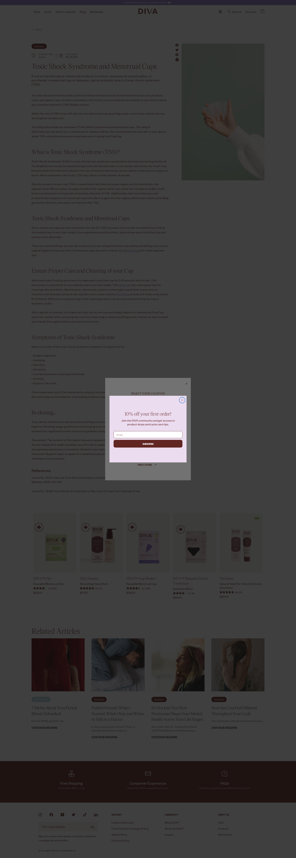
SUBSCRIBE (148, 443)
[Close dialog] (182, 400)
